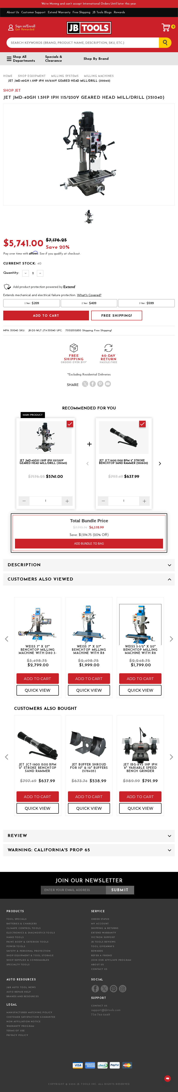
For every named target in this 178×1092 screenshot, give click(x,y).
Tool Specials (17, 919)
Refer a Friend (101, 955)
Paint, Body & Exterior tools (28, 942)
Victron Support (103, 937)
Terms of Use (16, 1031)
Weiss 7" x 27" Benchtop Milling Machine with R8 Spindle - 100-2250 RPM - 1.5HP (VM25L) (89, 649)
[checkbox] (69, 424)
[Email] (108, 384)
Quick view (37, 690)
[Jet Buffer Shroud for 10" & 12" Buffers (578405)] (89, 747)
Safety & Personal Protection (29, 951)
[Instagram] (122, 989)
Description (24, 565)
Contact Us (99, 969)
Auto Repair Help (19, 992)
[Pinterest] (100, 384)
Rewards (119, 12)
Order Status (100, 919)
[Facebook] (93, 384)
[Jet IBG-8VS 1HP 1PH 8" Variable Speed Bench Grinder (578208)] (140, 750)
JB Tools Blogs (102, 12)
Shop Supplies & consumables (28, 960)
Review (17, 836)
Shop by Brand (96, 59)
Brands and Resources (23, 996)
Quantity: (11, 273)
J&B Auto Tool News (21, 987)
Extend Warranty (59, 12)
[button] (87, 463)
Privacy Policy (17, 1035)
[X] (85, 384)
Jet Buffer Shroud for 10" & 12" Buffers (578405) (89, 767)
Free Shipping (81, 12)
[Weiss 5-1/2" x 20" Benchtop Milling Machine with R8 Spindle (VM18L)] (140, 629)
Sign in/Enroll (25, 26)
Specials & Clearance (53, 59)
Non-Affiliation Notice (24, 1022)
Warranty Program (20, 1026)
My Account (100, 924)
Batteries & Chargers (22, 924)
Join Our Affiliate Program (111, 960)
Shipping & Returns (105, 928)
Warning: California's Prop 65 (49, 850)
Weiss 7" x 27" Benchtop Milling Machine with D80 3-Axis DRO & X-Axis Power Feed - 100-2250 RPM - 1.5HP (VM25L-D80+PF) (37, 649)
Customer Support (33, 12)
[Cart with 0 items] (166, 27)
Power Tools (16, 946)
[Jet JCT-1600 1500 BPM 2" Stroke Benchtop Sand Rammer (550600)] (37, 750)
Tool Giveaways (102, 946)
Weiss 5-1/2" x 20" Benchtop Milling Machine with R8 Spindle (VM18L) (140, 649)
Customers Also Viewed (40, 579)
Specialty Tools (18, 965)
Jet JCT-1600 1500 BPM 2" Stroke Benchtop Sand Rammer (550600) (37, 767)
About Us (13, 12)
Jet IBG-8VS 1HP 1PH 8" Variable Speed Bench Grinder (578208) (140, 767)
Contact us (99, 1006)
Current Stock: (22, 263)
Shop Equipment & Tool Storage (30, 955)
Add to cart (37, 679)
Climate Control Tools (24, 928)
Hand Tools (15, 937)
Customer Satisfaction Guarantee (31, 1017)
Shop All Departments (24, 59)
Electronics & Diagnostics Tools (31, 933)
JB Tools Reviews (103, 942)
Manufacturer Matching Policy (30, 1012)
